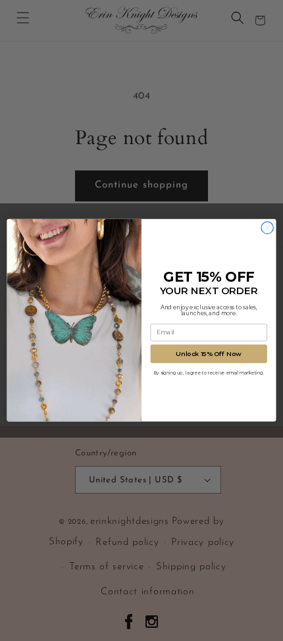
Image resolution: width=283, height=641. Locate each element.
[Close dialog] (267, 228)
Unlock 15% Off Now (209, 354)
